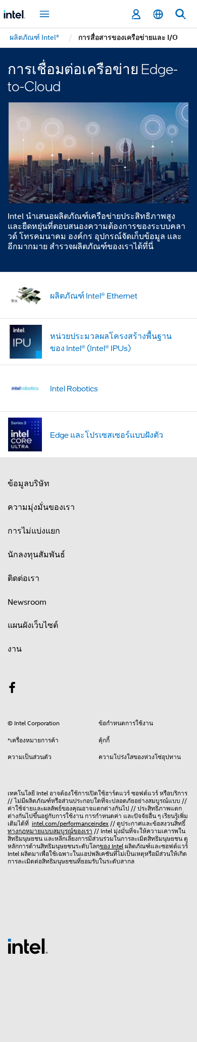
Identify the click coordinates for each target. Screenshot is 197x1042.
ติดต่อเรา (23, 578)
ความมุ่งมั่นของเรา (41, 507)
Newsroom (27, 602)
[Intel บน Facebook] (12, 689)
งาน (15, 649)
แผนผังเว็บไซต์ (33, 625)
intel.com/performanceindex (70, 823)
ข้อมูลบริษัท (29, 484)
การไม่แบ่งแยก (34, 531)
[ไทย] (158, 14)
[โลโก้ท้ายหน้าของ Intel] (28, 946)
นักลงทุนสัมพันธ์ (36, 555)
